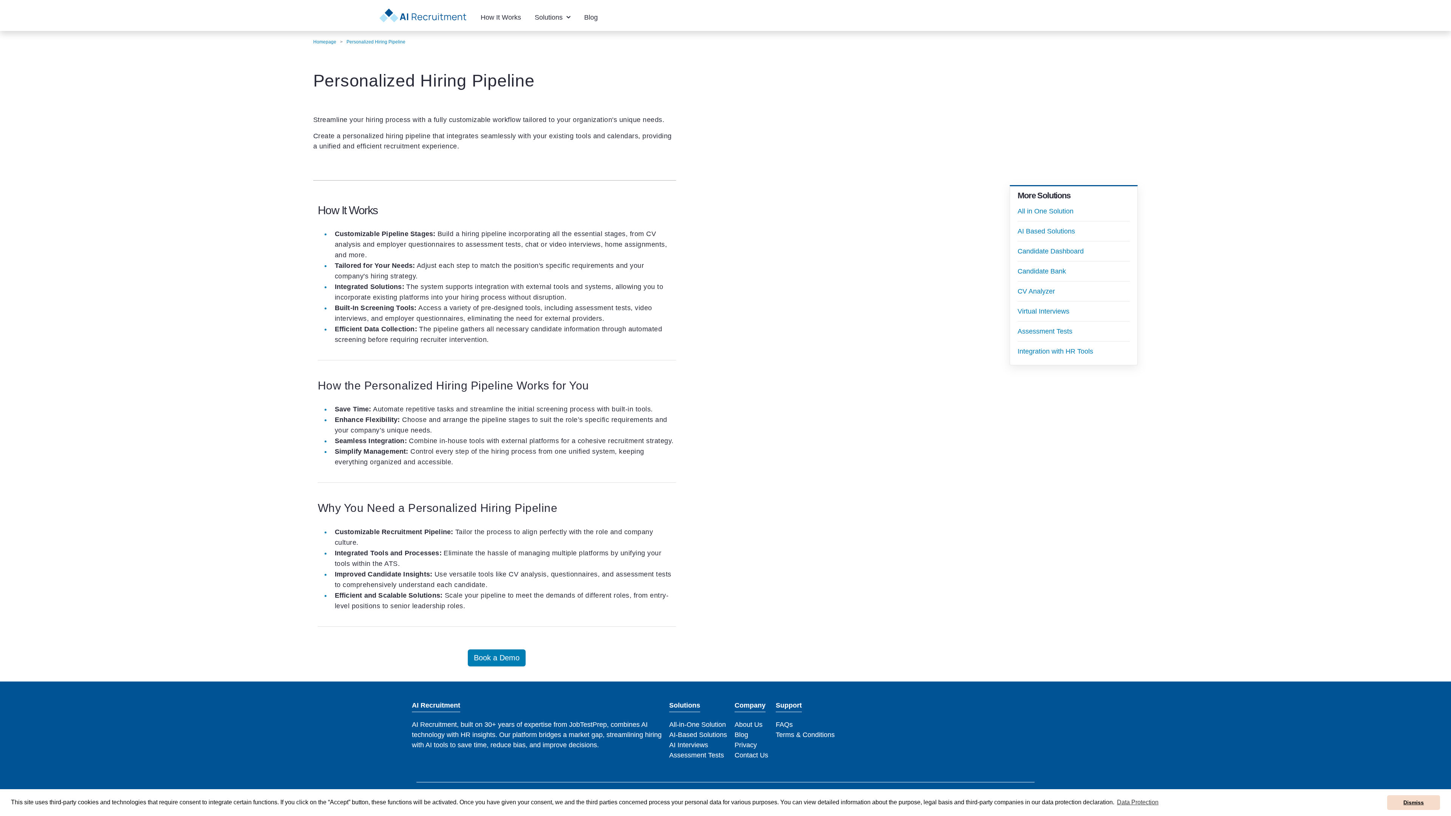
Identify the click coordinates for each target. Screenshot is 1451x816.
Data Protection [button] (1138, 802)
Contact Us (751, 755)
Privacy (746, 745)
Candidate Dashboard (1051, 251)
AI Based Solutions (1046, 231)
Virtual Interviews (1043, 311)
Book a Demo (497, 658)
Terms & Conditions (805, 735)
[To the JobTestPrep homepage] (422, 15)
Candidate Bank (1042, 271)
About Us (749, 724)
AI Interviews (688, 745)
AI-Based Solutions (698, 735)
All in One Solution (1046, 211)
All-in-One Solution (697, 724)
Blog (741, 735)
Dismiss (1413, 802)
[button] (501, 17)
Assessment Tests (1045, 331)
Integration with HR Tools (1055, 351)
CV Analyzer (1036, 291)
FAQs (784, 724)
